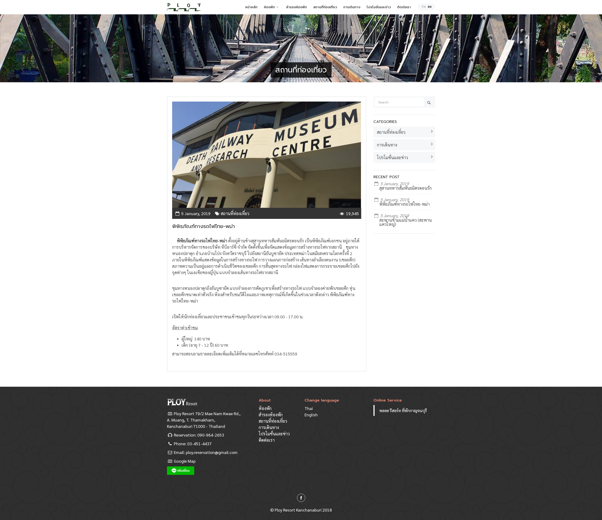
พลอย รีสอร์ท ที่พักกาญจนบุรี (403, 410)
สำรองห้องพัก (296, 7)
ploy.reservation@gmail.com (212, 452)
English (311, 414)
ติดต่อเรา (404, 7)
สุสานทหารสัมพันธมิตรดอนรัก (405, 188)
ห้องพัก (269, 7)
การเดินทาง (351, 7)
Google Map (185, 461)
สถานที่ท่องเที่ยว (325, 7)
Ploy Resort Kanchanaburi (298, 509)
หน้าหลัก (251, 7)
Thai (309, 408)
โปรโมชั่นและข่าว (379, 7)
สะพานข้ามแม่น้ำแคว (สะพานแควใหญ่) (405, 222)
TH (423, 7)
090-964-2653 (210, 434)
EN (430, 7)
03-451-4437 (199, 443)
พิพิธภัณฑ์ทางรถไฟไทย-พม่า (404, 204)
